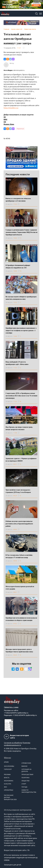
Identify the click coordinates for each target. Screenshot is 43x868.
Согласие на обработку (13, 743)
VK (5, 117)
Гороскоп (8, 769)
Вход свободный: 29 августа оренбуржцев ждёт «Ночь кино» (17, 363)
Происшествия (27, 774)
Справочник (26, 763)
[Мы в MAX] (29, 669)
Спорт (24, 784)
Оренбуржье (8, 790)
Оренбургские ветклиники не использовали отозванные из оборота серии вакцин (21, 619)
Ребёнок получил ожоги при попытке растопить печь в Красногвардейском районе (19, 523)
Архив (6, 762)
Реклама (7, 774)
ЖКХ (5, 787)
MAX (5, 119)
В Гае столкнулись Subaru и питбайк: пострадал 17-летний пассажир (19, 556)
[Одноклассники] (7, 59)
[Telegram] (10, 59)
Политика (25, 778)
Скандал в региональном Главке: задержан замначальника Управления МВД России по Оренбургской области (21, 232)
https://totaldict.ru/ (11, 108)
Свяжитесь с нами (11, 707)
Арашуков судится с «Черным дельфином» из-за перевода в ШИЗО (21, 459)
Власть (6, 778)
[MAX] (13, 59)
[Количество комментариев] (20, 204)
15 (20, 271)
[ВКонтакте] (5, 59)
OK (5, 122)
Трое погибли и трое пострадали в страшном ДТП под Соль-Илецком (18, 491)
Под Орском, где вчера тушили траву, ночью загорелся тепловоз (19, 428)
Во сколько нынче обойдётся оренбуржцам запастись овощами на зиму (21, 297)
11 (20, 238)
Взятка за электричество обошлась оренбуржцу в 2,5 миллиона (18, 199)
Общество (26, 781)
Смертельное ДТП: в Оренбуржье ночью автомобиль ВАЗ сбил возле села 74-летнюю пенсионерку (21, 395)
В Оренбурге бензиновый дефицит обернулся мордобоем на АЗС (18, 266)
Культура (7, 784)
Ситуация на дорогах (26, 770)
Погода (24, 787)
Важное (24, 766)
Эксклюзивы (9, 766)
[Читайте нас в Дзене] (26, 669)
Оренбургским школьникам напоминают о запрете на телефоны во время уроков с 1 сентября (21, 330)
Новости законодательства (29, 791)
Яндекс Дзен (9, 124)
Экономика (8, 781)
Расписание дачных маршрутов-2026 (10, 797)
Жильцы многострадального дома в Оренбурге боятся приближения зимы (19, 650)
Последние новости (18, 174)
